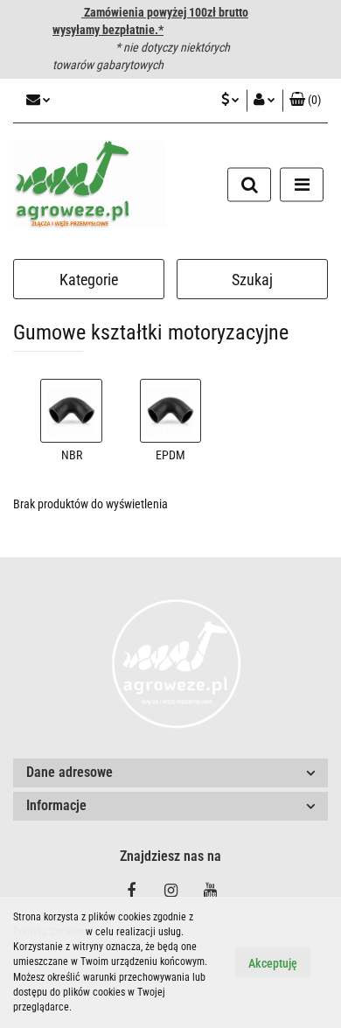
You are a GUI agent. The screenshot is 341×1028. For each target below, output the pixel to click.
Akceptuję (272, 963)
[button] (305, 100)
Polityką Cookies (48, 932)
